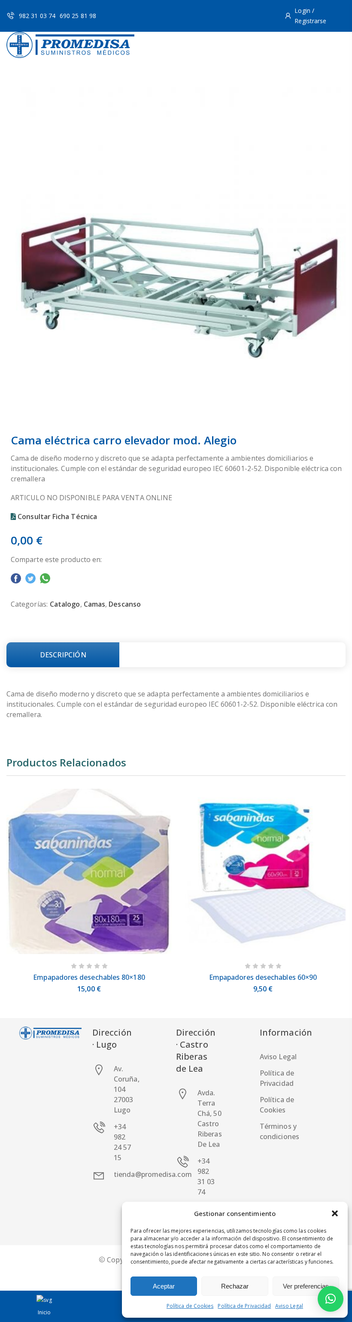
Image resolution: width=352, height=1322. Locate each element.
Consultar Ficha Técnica (57, 516)
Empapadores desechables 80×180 (89, 977)
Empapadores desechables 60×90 (263, 977)
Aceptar (164, 1286)
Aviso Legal (289, 1306)
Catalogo (65, 604)
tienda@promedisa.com (153, 1174)
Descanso (125, 604)
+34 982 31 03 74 (206, 1176)
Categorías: (29, 604)
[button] (335, 1213)
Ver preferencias (306, 1286)
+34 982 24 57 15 (122, 1142)
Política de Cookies (190, 1306)
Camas (94, 604)
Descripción (63, 654)
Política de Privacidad (244, 1306)
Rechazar (235, 1286)
